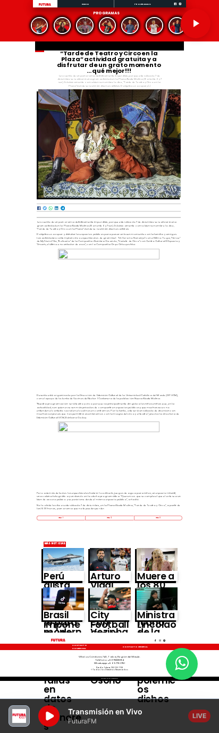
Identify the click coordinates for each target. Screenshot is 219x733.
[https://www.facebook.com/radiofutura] (175, 7)
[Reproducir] (195, 23)
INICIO (86, 4)
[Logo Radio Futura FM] (45, 6)
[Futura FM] (39, 25)
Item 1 (60, 518)
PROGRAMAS (142, 4)
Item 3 (158, 518)
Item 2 (109, 518)
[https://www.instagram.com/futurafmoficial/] (180, 7)
